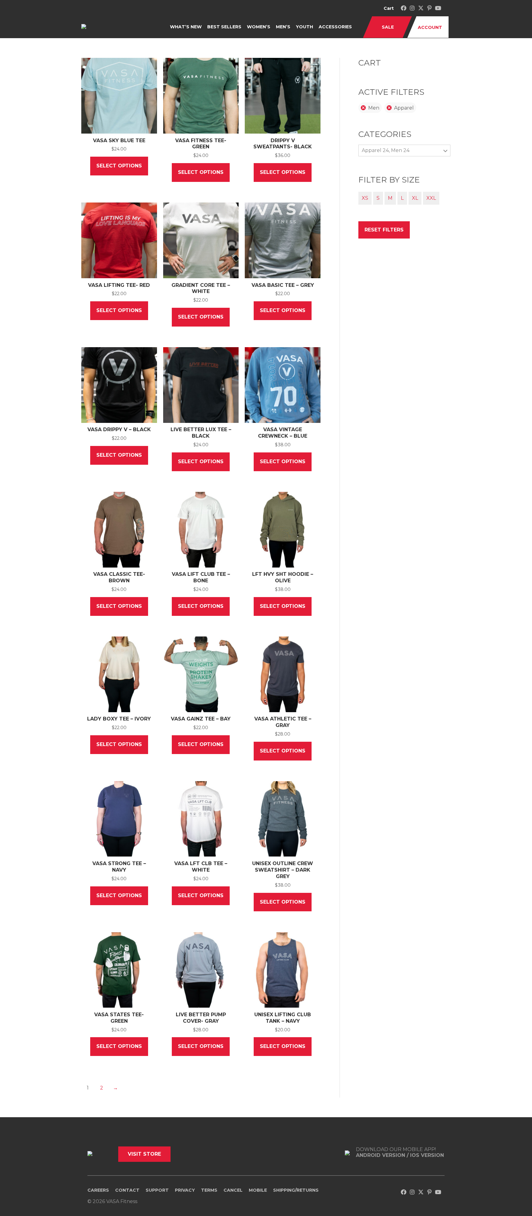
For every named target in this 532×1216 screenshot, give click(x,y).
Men (373, 108)
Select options (119, 166)
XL (415, 198)
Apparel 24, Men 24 (385, 150)
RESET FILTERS (384, 230)
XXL (431, 198)
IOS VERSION (427, 1155)
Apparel (404, 108)
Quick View (119, 128)
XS (365, 198)
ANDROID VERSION (381, 1155)
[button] (403, 8)
